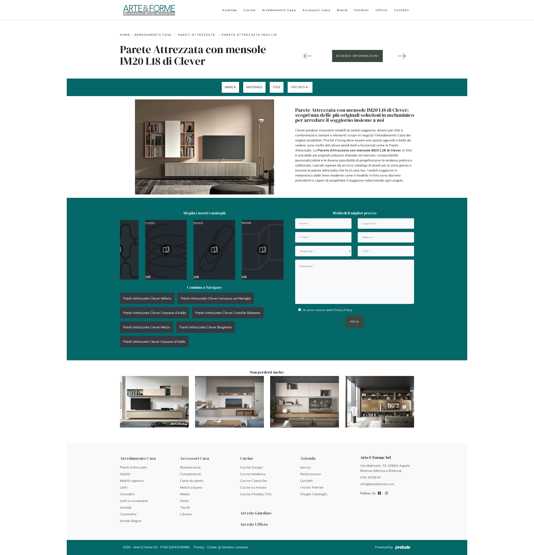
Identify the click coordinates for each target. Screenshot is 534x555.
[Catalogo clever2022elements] (214, 249)
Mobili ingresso (132, 481)
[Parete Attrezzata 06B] (304, 402)
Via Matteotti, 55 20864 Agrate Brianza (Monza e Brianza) (385, 468)
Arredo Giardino (255, 513)
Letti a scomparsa (134, 501)
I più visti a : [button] (300, 87)
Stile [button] (276, 87)
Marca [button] (230, 87)
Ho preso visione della (327, 310)
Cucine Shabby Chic (256, 494)
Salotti (125, 474)
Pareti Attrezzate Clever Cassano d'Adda (154, 313)
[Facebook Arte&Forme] (379, 493)
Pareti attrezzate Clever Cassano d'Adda (154, 341)
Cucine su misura (253, 487)
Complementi (190, 474)
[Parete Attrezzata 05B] (229, 402)
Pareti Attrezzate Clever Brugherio (205, 327)
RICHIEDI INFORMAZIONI (357, 55)
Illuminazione (190, 467)
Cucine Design (251, 467)
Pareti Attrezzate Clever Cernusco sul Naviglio (216, 298)
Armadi (125, 507)
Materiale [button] (254, 87)
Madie (185, 494)
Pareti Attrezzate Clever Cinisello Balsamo (227, 313)
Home (125, 34)
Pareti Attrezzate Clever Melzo (146, 327)
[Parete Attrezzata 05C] (401, 56)
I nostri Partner (312, 487)
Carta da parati (191, 481)
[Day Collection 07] (307, 56)
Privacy (199, 547)
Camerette (128, 514)
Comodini (127, 494)
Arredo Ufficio (254, 524)
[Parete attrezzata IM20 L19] (154, 402)
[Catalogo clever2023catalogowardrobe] (263, 249)
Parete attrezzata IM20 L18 (249, 34)
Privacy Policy (343, 310)
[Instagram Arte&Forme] (386, 493)
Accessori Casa (316, 10)
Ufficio (381, 10)
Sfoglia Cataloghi (313, 494)
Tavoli (185, 507)
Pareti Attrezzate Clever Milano (147, 298)
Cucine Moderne (253, 474)
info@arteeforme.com (377, 484)
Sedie (184, 501)
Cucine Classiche (253, 481)
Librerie (186, 514)
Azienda (229, 10)
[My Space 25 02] (379, 402)
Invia (354, 321)
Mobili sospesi (191, 487)
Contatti (401, 10)
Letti (123, 487)
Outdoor (361, 10)
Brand (342, 10)
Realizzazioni (310, 474)
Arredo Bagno (130, 521)
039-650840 (370, 477)
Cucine (249, 10)
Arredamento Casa (279, 10)
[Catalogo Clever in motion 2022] (166, 249)
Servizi (305, 467)
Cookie (212, 547)
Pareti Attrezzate (196, 34)
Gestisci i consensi (235, 547)
